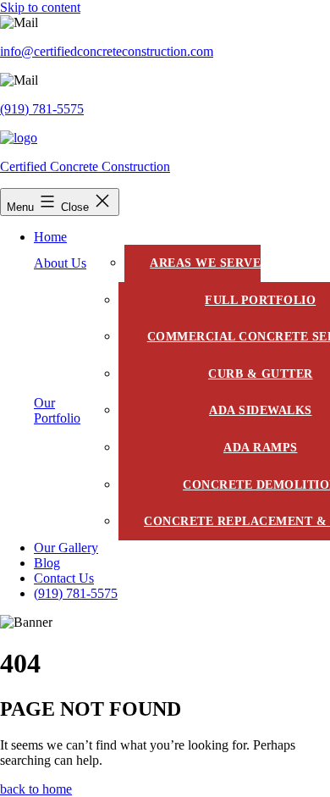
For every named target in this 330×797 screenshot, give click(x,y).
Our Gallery (66, 547)
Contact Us (64, 578)
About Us (60, 263)
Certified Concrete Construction (85, 166)
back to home (36, 789)
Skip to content (40, 7)
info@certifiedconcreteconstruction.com (106, 51)
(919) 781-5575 (42, 109)
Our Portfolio (57, 410)
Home (50, 237)
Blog (47, 563)
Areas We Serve (205, 263)
